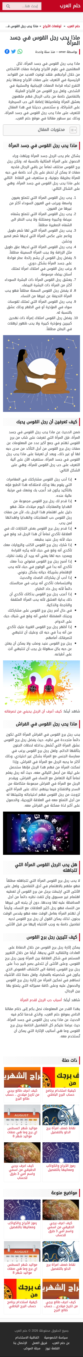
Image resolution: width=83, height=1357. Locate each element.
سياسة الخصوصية (56, 1337)
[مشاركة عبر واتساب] (20, 51)
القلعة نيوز (53, 1348)
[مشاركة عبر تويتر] (13, 51)
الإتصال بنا (20, 1343)
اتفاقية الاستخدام (27, 1337)
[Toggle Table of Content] (71, 130)
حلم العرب (70, 5)
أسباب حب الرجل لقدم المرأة (41, 1000)
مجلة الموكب (32, 1348)
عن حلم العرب (61, 1343)
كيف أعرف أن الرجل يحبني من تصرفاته (33, 711)
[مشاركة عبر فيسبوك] (7, 51)
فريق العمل (39, 1343)
